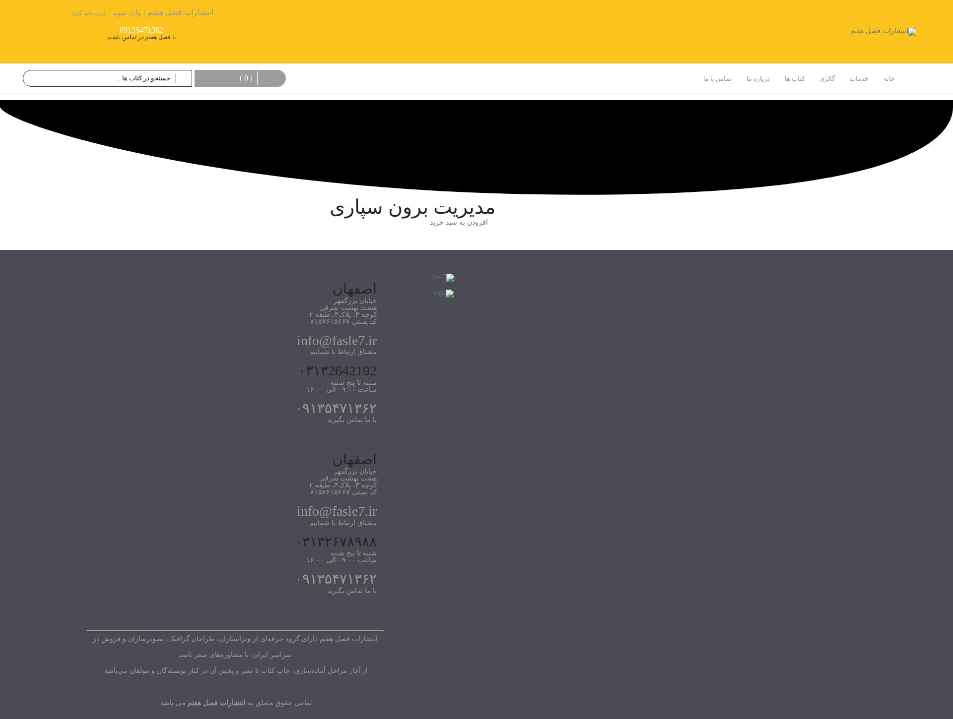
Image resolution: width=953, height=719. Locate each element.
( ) (246, 78)
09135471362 (141, 30)
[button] (462, 222)
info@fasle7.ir (337, 340)
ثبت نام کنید (88, 13)
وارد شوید (126, 12)
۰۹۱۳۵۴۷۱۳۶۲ (336, 408)
